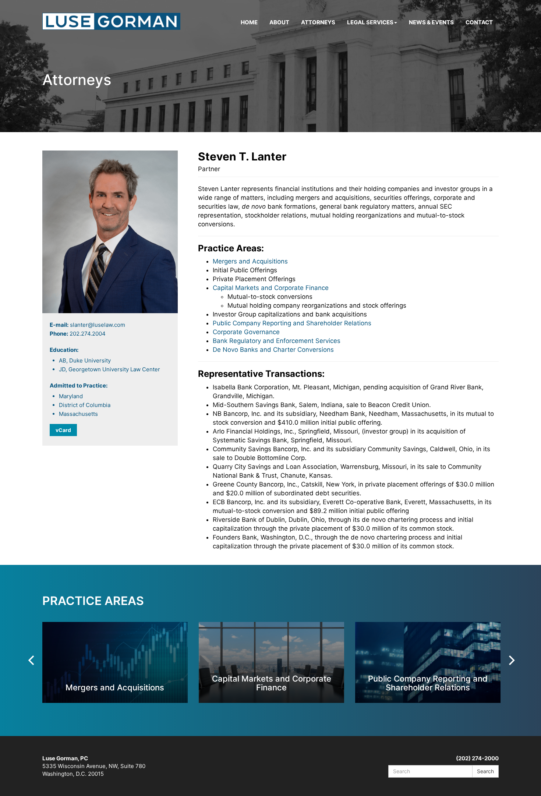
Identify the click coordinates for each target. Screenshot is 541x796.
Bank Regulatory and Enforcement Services (276, 340)
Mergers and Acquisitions (250, 261)
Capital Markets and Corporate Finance (271, 287)
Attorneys (318, 22)
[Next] (511, 660)
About (279, 22)
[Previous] (32, 660)
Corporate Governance (246, 332)
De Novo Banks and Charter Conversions (273, 349)
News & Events (431, 22)
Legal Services (370, 22)
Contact (479, 22)
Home (249, 22)
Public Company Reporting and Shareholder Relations (292, 323)
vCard (63, 430)
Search (485, 771)
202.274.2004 (88, 333)
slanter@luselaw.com (97, 324)
